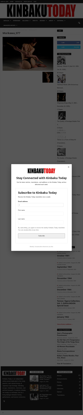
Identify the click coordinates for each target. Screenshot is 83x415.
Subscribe (41, 236)
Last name (21, 219)
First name (21, 210)
